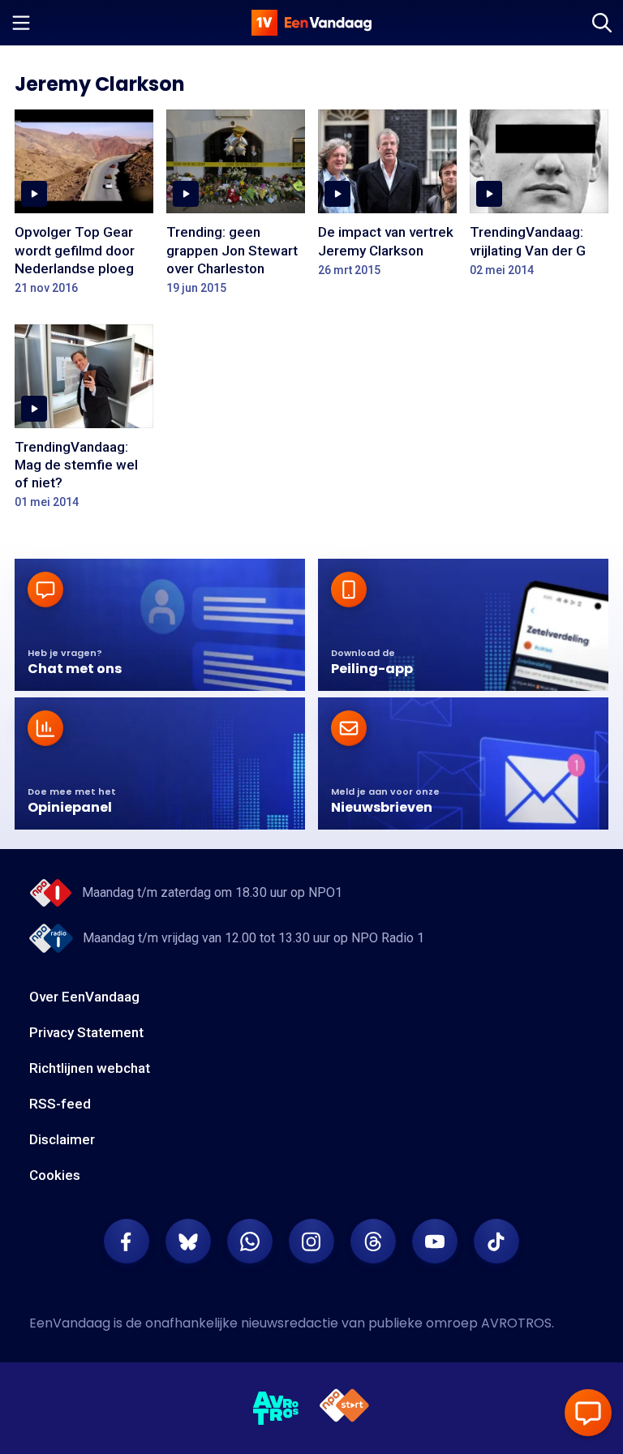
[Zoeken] (602, 22)
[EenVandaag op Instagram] (311, 1241)
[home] (311, 23)
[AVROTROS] (276, 1409)
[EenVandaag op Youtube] (435, 1241)
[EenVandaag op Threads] (373, 1241)
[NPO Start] (344, 1408)
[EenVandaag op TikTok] (496, 1241)
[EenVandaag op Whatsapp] (250, 1241)
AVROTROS (516, 1323)
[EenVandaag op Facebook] (126, 1241)
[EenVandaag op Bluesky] (188, 1241)
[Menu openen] (21, 22)
